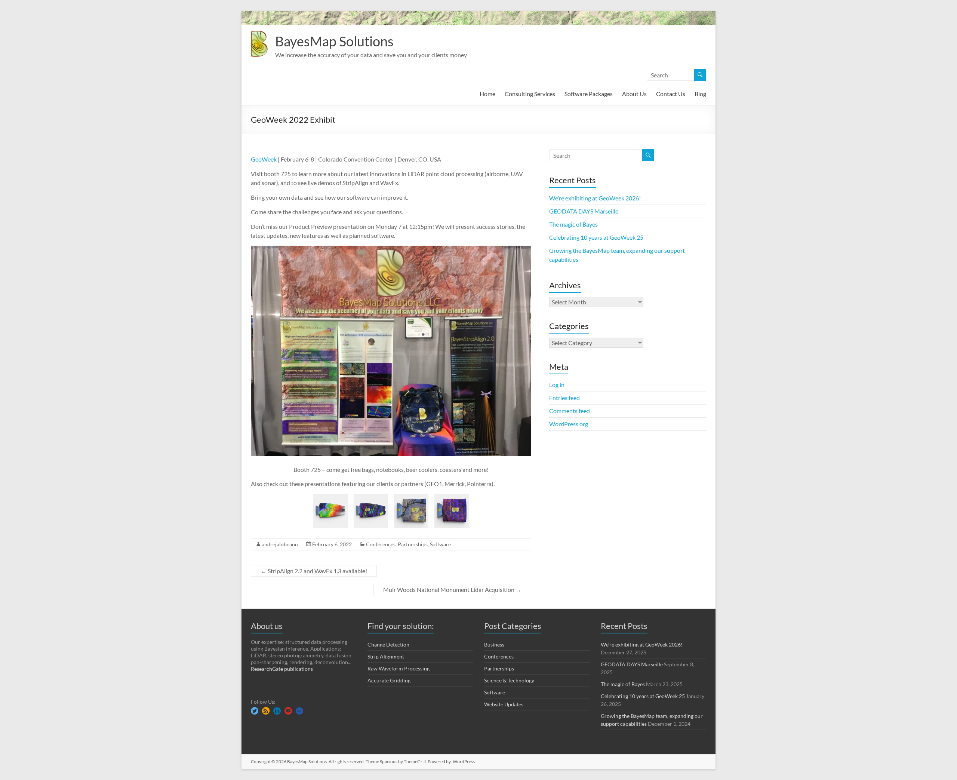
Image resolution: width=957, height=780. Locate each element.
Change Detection (388, 644)
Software (440, 544)
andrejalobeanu (280, 544)
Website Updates (503, 704)
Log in (556, 384)
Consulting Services (530, 93)
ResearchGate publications (282, 669)
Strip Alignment (385, 656)
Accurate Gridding (388, 680)
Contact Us (670, 93)
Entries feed (564, 397)
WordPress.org (568, 423)
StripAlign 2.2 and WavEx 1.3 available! (314, 570)
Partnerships (413, 544)
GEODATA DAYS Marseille (583, 211)
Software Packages (588, 93)
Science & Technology (509, 680)
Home (487, 93)
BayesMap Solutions (334, 41)
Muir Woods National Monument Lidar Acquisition (452, 589)
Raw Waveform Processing (398, 668)
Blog (700, 93)
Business (494, 644)
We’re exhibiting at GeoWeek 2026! (595, 198)
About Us (634, 93)
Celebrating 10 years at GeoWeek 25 (596, 237)
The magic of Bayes (573, 224)
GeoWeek (264, 159)
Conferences (381, 544)
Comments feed (569, 410)
